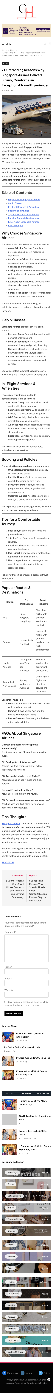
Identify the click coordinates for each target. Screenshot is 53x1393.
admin (6, 91)
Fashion (27, 1138)
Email (8, 978)
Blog (5, 63)
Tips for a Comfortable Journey (23, 214)
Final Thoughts (15, 225)
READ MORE (8, 862)
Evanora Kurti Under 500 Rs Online (33, 1057)
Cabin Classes (15, 203)
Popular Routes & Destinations (23, 218)
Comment (10, 932)
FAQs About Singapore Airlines (23, 222)
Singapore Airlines (11, 823)
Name (8, 966)
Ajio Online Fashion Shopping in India (22, 1047)
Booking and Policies (18, 210)
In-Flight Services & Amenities (23, 207)
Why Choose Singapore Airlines (24, 199)
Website (8, 990)
